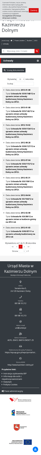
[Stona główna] (11, 40)
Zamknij (33, 10)
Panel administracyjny (13, 391)
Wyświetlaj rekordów (20, 79)
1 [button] (20, 247)
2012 (35, 40)
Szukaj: (10, 83)
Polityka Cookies (10, 384)
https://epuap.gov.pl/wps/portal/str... (20, 352)
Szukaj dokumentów (15, 70)
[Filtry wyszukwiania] (4, 51)
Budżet (29, 40)
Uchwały (6, 44)
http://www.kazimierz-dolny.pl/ (20, 365)
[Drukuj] (38, 60)
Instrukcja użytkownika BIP (15, 373)
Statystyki (7, 382)
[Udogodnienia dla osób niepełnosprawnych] (35, 449)
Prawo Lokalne (20, 40)
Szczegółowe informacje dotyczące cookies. (11, 17)
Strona (15, 251)
